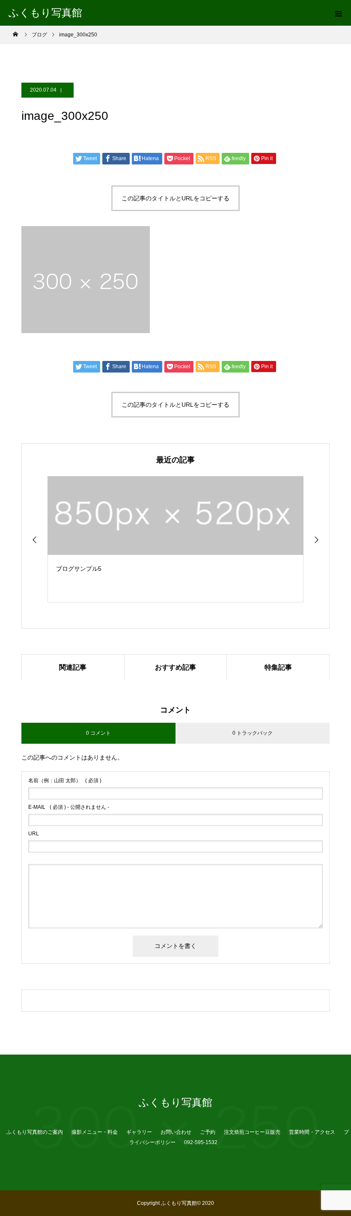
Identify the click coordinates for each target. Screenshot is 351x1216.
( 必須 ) (64, 780)
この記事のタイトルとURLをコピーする (175, 198)
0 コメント (98, 733)
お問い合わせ (176, 1132)
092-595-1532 (200, 1142)
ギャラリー (139, 1132)
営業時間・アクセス (312, 1132)
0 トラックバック (252, 733)
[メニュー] (338, 13)
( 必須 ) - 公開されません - (68, 807)
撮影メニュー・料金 (94, 1132)
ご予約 (207, 1132)
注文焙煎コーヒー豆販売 (252, 1132)
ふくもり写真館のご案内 (34, 1132)
